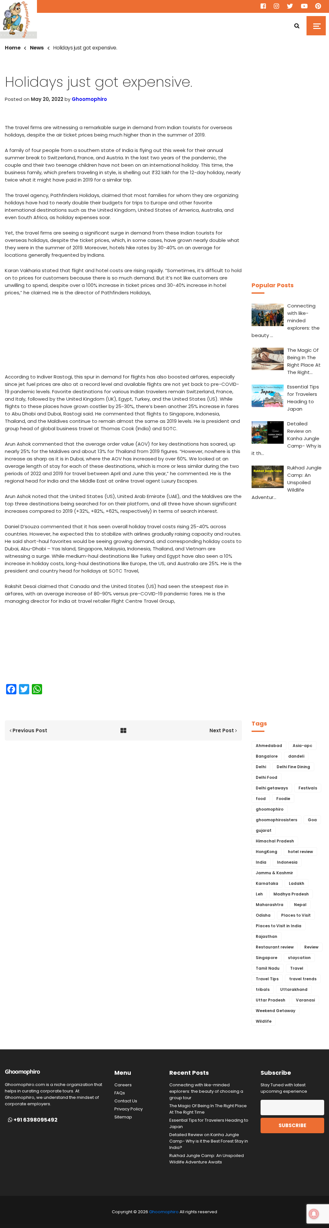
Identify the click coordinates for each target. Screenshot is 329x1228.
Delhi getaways (272, 788)
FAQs (119, 1093)
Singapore (266, 957)
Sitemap (123, 1117)
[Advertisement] (123, 336)
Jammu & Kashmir (274, 873)
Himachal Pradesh (275, 841)
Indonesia (287, 862)
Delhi (261, 767)
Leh (259, 894)
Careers (123, 1085)
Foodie (283, 798)
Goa (312, 820)
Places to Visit (296, 915)
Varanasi (305, 1000)
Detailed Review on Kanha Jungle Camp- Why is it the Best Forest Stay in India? (208, 1141)
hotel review (300, 851)
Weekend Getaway (275, 1010)
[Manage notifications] (314, 1214)
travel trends (302, 979)
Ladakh (296, 883)
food (261, 798)
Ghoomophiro (89, 99)
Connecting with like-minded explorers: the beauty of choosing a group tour (206, 1091)
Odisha (263, 915)
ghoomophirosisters (276, 820)
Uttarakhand (293, 989)
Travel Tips (267, 979)
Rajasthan (266, 936)
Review (311, 947)
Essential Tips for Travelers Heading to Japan (208, 1123)
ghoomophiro (269, 809)
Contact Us (125, 1101)
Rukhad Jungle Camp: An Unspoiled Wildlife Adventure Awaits (206, 1158)
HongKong (266, 851)
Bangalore (267, 756)
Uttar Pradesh (270, 1000)
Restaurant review (275, 947)
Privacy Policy (128, 1109)
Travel (296, 968)
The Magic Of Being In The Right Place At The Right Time (208, 1109)
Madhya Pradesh (291, 894)
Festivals (307, 788)
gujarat (263, 830)
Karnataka (267, 883)
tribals (263, 989)
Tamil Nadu (268, 968)
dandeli (296, 756)
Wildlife (263, 1021)
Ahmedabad (269, 745)
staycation (299, 957)
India (261, 862)
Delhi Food (266, 777)
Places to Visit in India (278, 926)
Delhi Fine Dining (293, 767)
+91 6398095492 (35, 1120)
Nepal (300, 904)
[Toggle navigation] (316, 25)
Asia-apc (302, 745)
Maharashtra (269, 904)
